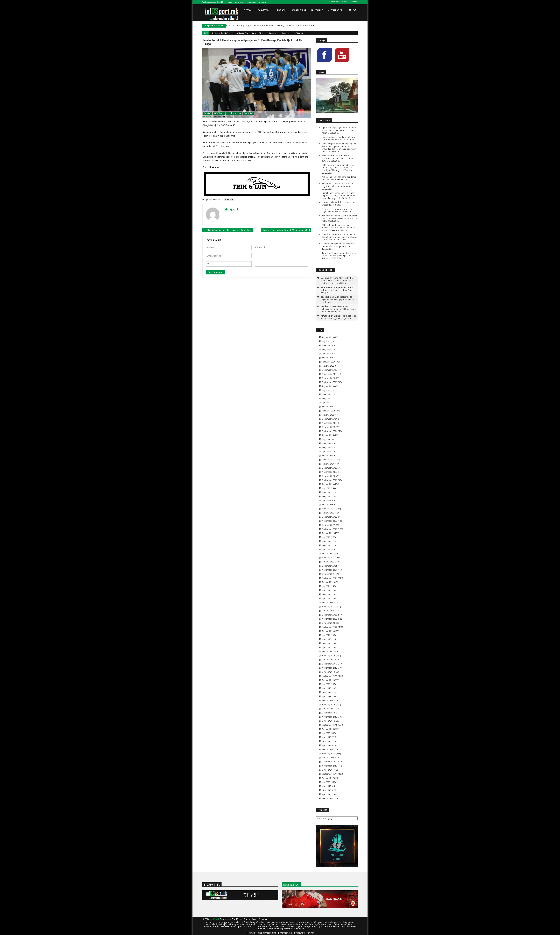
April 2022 (326, 549)
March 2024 (327, 455)
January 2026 (328, 365)
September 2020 (329, 627)
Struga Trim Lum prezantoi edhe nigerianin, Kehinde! (337, 210)
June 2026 (326, 345)
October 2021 (328, 574)
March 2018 (327, 749)
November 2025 (329, 374)
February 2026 (328, 361)
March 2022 (327, 553)
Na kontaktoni (251, 2)
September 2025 (329, 382)
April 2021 (326, 598)
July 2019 (326, 684)
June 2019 (326, 688)
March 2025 (327, 406)
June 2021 (326, 590)
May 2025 (326, 398)
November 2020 (329, 618)
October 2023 (328, 476)
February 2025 (328, 410)
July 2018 (326, 733)
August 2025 (328, 386)
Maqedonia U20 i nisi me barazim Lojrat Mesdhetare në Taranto (337, 185)
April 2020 (326, 647)
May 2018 (326, 741)
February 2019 (328, 704)
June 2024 (326, 443)
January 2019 (328, 708)
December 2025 (329, 369)
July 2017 (326, 782)
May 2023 (326, 496)
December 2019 (329, 663)
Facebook (354, 2)
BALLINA (224, 33)
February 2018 (328, 753)
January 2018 (328, 757)
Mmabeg (325, 315)
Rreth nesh (239, 2)
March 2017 (327, 798)
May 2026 (326, 349)
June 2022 (326, 541)
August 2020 (328, 631)
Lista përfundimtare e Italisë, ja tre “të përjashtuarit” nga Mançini (337, 290)
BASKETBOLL (264, 10)
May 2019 (326, 692)
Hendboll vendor (234, 113)
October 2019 (328, 671)
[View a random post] (355, 10)
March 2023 (327, 504)
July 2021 (326, 586)
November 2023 (329, 471)
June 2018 (326, 737)
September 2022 (329, 529)
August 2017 (328, 778)
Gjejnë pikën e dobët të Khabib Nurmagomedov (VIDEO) (338, 317)
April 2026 (326, 353)
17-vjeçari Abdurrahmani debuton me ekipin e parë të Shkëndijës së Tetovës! (339, 256)
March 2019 (327, 700)
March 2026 (327, 357)
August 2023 (328, 484)
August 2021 (328, 582)
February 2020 (328, 655)
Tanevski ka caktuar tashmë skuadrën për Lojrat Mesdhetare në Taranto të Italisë (339, 218)
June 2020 (326, 639)
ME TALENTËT (335, 10)
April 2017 (326, 794)
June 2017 (326, 786)
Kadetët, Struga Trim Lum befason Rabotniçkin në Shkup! (338, 138)
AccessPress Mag (260, 919)
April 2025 (326, 402)
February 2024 (328, 459)
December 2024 (329, 418)
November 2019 (329, 667)
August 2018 (328, 729)
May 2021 (326, 594)
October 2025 (328, 378)
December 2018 (329, 712)
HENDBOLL (281, 10)
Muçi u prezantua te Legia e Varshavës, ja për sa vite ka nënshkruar (337, 299)
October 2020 (328, 622)
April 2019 (326, 696)
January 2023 (328, 512)
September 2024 (329, 431)
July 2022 (326, 537)
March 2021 (327, 602)
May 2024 (326, 447)
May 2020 (326, 643)
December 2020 (329, 614)
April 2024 (326, 451)
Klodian (325, 287)
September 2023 (329, 480)
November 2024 (329, 423)
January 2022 (328, 561)
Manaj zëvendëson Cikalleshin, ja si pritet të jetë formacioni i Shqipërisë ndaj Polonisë (230, 230)
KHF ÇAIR (229, 199)
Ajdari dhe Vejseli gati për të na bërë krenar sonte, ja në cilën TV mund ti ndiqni (339, 130)
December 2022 (329, 516)
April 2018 (326, 745)
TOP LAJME (248, 113)
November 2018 (329, 716)
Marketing (262, 2)
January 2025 (328, 414)
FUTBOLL (248, 10)
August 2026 (328, 337)
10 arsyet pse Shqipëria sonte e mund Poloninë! (284, 230)
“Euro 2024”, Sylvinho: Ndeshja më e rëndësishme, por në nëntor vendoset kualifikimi (337, 280)
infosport (207, 116)
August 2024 (328, 435)
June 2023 (326, 492)
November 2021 (329, 569)
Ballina (230, 2)
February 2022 (328, 557)
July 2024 (326, 439)
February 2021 (328, 606)
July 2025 (326, 390)
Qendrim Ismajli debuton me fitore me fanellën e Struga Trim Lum (338, 245)
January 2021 (328, 610)
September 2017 (329, 773)
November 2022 (329, 520)
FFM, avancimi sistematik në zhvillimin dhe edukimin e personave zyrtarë (339, 158)
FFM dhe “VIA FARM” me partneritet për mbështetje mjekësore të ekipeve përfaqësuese (339, 237)
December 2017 (329, 761)
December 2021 (329, 565)
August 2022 (328, 533)
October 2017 (328, 769)
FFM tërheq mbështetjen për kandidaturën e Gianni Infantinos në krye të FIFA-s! (338, 228)
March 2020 (327, 651)
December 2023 (329, 467)
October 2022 (328, 525)
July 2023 (326, 488)
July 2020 (326, 635)
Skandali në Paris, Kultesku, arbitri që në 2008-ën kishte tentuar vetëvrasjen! (338, 309)
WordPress (237, 919)
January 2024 (328, 463)
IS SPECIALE (317, 10)
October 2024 (328, 427)
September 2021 (329, 578)
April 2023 (326, 500)
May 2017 (326, 790)
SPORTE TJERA (299, 10)
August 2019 (328, 680)
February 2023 (328, 508)
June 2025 (326, 394)
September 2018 (329, 725)
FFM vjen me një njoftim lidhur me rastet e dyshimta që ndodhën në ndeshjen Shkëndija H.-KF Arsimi (338, 168)
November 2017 (329, 765)
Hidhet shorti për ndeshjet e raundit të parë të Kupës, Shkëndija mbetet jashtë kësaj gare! (338, 196)
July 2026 (326, 341)
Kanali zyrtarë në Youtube (338, 2)
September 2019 (329, 676)
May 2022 (326, 545)
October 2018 (328, 720)
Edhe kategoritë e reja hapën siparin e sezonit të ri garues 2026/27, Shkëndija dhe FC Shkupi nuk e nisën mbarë (340, 147)
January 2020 (328, 659)
